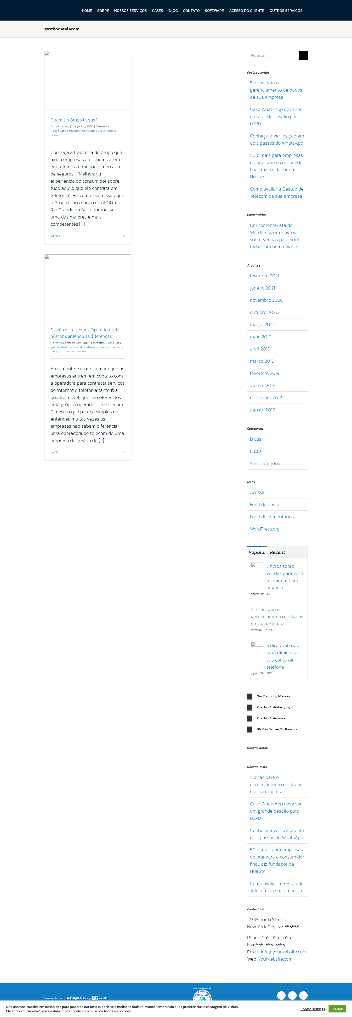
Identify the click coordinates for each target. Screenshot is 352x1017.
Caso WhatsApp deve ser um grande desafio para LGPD (276, 116)
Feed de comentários (272, 516)
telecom (55, 135)
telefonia (80, 351)
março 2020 (263, 324)
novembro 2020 (266, 300)
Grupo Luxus (97, 131)
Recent (277, 552)
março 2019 (262, 361)
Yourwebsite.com (275, 958)
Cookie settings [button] (313, 1009)
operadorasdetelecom (86, 347)
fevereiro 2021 (264, 275)
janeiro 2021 (262, 287)
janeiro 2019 (262, 385)
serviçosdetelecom (62, 351)
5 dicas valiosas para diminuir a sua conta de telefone (283, 656)
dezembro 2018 (266, 397)
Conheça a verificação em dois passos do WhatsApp (277, 139)
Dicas (54, 131)
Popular (257, 552)
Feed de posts (264, 504)
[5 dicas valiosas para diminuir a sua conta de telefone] (257, 645)
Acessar (258, 492)
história (111, 131)
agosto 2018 (262, 409)
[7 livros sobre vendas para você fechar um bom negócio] (257, 566)
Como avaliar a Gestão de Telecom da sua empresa (277, 192)
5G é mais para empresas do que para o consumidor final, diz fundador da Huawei (277, 166)
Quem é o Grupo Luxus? (74, 120)
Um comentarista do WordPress (271, 229)
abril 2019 (260, 348)
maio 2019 (260, 336)
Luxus (256, 451)
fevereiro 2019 (264, 373)
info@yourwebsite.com (284, 951)
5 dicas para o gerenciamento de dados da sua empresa (276, 90)
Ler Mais (55, 236)
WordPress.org (265, 528)
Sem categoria (265, 463)
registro (59, 343)
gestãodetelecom (77, 131)
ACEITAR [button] (337, 1008)
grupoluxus (62, 126)
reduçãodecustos (112, 347)
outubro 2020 (264, 312)
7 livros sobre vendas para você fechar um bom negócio (275, 239)
